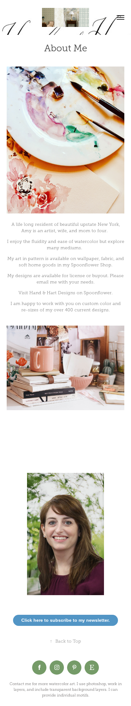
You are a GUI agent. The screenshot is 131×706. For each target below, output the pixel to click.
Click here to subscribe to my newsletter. (65, 620)
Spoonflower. (98, 292)
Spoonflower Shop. (91, 265)
